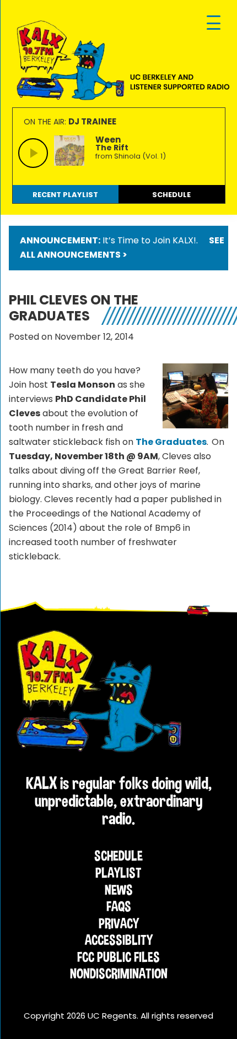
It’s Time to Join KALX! (149, 240)
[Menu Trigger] (213, 23)
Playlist (118, 872)
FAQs (118, 906)
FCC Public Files (118, 957)
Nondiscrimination (119, 973)
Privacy (119, 923)
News (119, 890)
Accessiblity (119, 940)
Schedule (118, 855)
